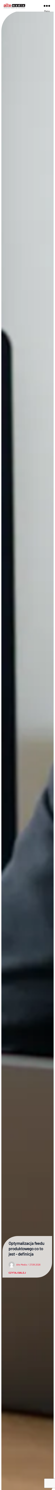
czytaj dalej (17, 1272)
